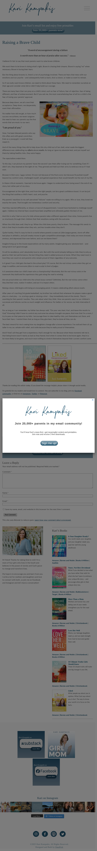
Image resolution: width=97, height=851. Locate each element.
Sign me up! (49, 443)
